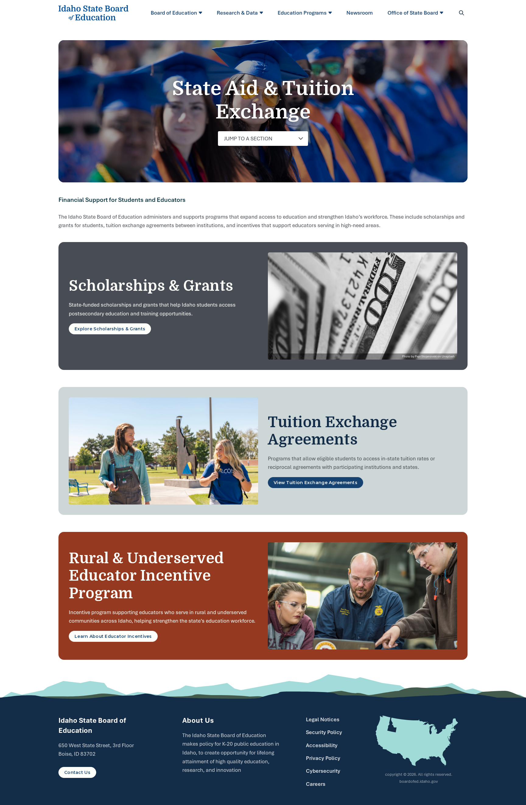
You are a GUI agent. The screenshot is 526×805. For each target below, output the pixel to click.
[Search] (461, 13)
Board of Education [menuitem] (174, 12)
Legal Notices (322, 719)
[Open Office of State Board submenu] (442, 12)
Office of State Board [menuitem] (412, 12)
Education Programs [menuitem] (302, 12)
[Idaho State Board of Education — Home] (93, 13)
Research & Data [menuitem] (237, 12)
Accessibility (322, 745)
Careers (315, 784)
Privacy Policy (323, 758)
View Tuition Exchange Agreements (315, 482)
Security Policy (324, 732)
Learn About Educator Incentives (113, 636)
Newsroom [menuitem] (359, 12)
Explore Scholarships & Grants (110, 329)
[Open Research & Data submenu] (262, 12)
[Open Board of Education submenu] (201, 12)
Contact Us (77, 772)
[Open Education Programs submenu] (331, 12)
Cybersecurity (323, 771)
